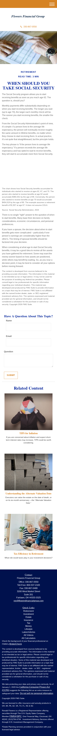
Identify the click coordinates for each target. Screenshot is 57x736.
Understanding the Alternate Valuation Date (28, 493)
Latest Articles (28, 632)
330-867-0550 (30, 27)
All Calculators (28, 638)
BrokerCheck (15, 644)
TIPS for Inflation (28, 433)
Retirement (28, 611)
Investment (28, 614)
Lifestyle (28, 629)
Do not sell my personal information (36, 693)
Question (8, 351)
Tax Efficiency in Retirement (28, 553)
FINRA (13, 716)
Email (9, 336)
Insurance (28, 620)
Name (9, 321)
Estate (29, 617)
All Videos (28, 635)
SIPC (19, 716)
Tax (28, 623)
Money (28, 626)
